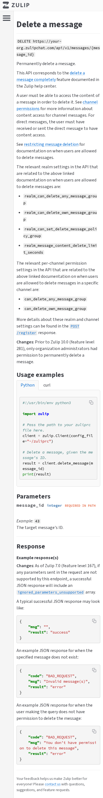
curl (47, 385)
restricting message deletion (51, 144)
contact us (52, 784)
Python (28, 385)
